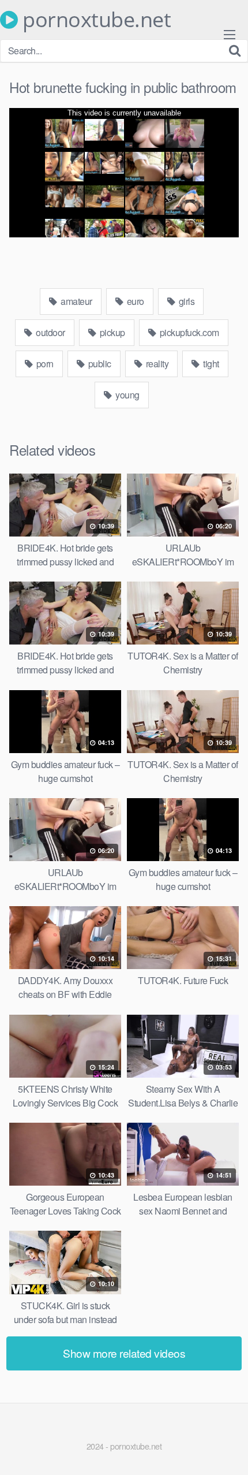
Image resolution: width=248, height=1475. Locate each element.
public (98, 363)
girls (185, 301)
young (127, 394)
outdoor (49, 332)
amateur (75, 301)
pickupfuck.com (188, 332)
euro (134, 301)
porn (44, 363)
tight (210, 363)
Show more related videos (124, 1353)
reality (156, 363)
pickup (111, 332)
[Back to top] (228, 1449)
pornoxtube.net (94, 19)
